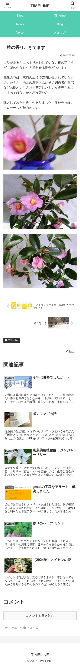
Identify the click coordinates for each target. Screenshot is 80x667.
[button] (71, 590)
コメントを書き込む (40, 615)
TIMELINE (40, 6)
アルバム (13, 340)
